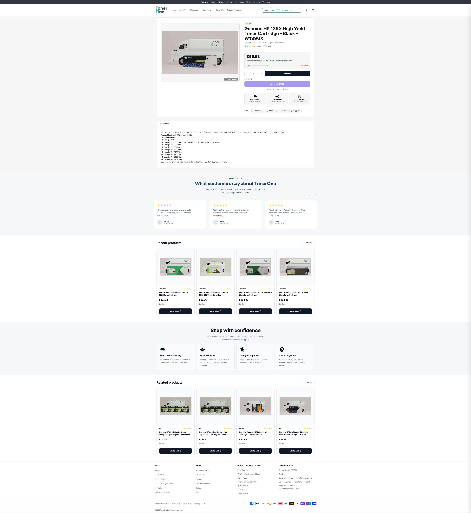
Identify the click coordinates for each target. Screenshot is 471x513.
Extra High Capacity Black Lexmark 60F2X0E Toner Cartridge (213, 293)
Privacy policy (176, 504)
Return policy (187, 504)
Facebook (258, 111)
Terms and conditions (162, 504)
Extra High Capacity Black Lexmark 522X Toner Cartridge (173, 293)
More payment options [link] (277, 89)
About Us (182, 10)
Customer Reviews (203, 483)
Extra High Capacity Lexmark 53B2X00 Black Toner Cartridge (255, 293)
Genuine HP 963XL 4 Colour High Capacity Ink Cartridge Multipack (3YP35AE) (213, 433)
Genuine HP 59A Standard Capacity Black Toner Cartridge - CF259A (294, 433)
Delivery (199, 488)
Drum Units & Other (162, 492)
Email (285, 111)
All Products (193, 10)
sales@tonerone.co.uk (301, 482)
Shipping (197, 504)
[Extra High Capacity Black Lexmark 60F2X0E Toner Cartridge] (215, 267)
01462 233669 (291, 470)
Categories (207, 10)
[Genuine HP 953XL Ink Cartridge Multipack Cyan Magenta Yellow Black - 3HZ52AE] (175, 406)
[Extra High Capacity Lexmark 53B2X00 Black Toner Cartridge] (255, 267)
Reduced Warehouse (234, 10)
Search (157, 470)
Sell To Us (200, 475)
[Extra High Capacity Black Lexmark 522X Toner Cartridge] (175, 267)
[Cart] (312, 10)
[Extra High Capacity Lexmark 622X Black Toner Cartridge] (295, 267)
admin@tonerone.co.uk (303, 478)
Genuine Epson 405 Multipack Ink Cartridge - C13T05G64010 (253, 433)
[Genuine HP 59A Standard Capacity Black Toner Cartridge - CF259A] (295, 406)
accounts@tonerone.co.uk (289, 489)
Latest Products (161, 479)
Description (165, 124)
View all (308, 243)
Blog (198, 492)
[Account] (306, 10)
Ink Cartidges (160, 488)
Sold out (287, 74)
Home (174, 10)
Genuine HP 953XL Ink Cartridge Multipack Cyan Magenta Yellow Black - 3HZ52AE (175, 433)
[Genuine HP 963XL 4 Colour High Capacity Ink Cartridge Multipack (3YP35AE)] (215, 406)
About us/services (203, 470)
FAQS (204, 504)
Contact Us (220, 10)
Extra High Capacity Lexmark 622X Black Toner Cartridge (293, 293)
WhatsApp (273, 111)
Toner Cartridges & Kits (164, 483)
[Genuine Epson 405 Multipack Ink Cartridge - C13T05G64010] (255, 406)
